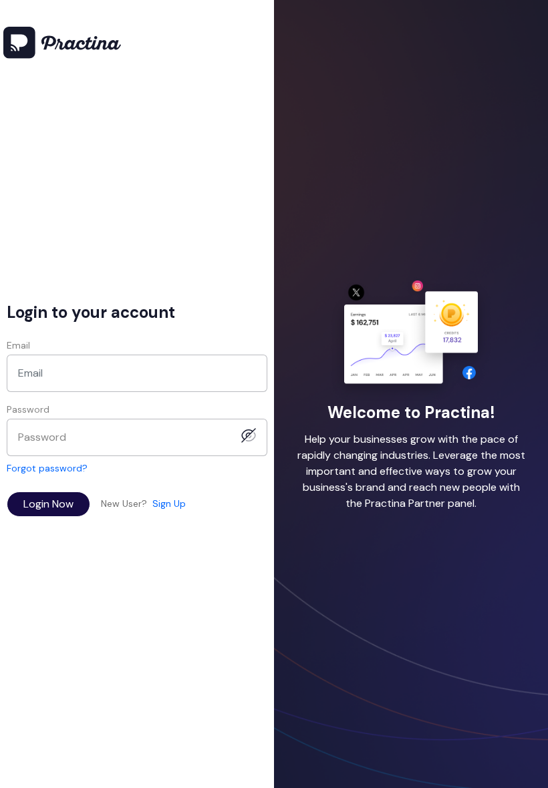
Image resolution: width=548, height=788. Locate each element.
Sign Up (169, 504)
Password (28, 409)
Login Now (48, 504)
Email (18, 345)
